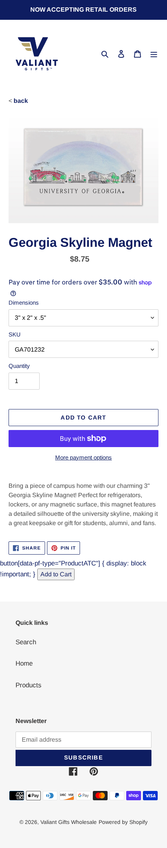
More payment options (83, 457)
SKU (15, 334)
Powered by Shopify (123, 822)
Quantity (19, 365)
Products (29, 685)
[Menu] (154, 54)
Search (26, 642)
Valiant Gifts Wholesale (68, 822)
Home (24, 663)
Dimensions (24, 302)
